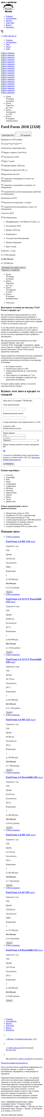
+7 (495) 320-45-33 (13, 1048)
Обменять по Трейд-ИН (10, 270)
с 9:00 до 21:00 (23, 1059)
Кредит (9, 21)
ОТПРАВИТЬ (9, 464)
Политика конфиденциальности (14, 1063)
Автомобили (11, 18)
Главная (9, 16)
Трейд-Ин (10, 23)
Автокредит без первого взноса (13, 267)
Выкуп (9, 25)
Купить (9, 592)
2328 (8, 49)
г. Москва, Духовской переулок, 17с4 (21, 1039)
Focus (8, 47)
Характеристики (8, 135)
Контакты (10, 27)
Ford (8, 44)
